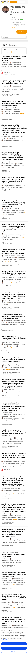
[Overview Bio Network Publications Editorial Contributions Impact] (14, 37)
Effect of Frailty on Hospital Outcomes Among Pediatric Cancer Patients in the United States (13, 359)
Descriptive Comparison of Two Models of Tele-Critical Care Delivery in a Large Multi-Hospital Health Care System (13, 432)
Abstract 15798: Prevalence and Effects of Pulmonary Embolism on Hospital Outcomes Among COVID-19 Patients (13, 597)
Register (21, 1)
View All (13, 27)
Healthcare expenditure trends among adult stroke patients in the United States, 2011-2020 (13, 316)
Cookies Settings (14, 651)
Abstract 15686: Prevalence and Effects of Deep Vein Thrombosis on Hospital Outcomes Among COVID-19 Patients (13, 620)
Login (13, 1)
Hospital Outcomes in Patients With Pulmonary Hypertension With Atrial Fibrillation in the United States (13, 81)
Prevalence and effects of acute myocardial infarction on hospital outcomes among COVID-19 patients (13, 273)
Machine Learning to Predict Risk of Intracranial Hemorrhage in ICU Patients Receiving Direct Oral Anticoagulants (13, 180)
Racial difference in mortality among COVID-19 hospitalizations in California (13, 58)
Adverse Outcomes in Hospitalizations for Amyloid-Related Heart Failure (13, 338)
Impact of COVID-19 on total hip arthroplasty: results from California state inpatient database (13, 103)
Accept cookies (14, 643)
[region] (14, 641)
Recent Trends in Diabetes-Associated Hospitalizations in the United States (13, 554)
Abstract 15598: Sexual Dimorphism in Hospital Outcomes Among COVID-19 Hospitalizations (13, 574)
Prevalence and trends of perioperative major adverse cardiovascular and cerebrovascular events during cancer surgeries (13, 456)
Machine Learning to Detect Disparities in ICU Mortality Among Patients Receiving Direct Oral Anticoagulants (13, 203)
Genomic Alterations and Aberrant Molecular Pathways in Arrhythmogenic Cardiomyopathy (13, 251)
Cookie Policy (6, 639)
